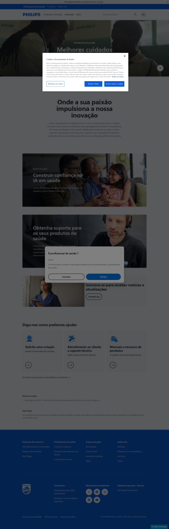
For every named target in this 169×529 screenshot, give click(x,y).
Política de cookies (118, 76)
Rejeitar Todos (93, 84)
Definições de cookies (55, 84)
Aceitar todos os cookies (114, 84)
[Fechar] (125, 56)
